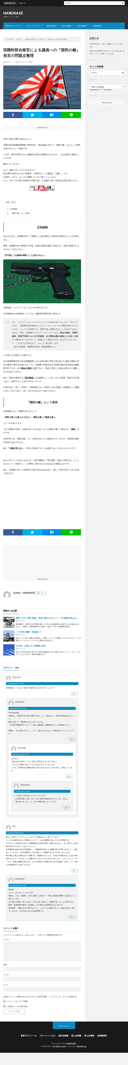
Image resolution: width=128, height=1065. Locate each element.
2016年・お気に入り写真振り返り (31, 646)
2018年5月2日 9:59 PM (22, 791)
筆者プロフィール (13, 26)
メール (6, 975)
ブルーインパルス (33, 26)
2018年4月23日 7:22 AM (15, 684)
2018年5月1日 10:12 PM (20, 754)
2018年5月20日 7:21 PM (18, 885)
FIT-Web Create (59, 1046)
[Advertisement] (42, 498)
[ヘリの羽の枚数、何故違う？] (8, 636)
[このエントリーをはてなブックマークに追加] (52, 115)
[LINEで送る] (71, 115)
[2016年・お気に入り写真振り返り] (8, 650)
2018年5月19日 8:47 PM (15, 833)
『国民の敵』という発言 (18, 213)
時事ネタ (19, 62)
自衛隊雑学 (96, 26)
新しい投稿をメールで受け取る (15, 1006)
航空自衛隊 (51, 26)
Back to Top (64, 1026)
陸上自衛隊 (66, 26)
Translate (107, 90)
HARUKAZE (13, 13)
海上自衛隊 (81, 26)
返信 (74, 694)
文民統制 (12, 209)
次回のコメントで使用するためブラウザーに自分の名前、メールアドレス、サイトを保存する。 (40, 997)
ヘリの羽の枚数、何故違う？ (29, 632)
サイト (5, 985)
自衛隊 (30, 62)
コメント (6, 939)
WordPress (82, 1046)
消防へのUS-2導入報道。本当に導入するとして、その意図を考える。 (47, 618)
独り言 (25, 62)
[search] (123, 3)
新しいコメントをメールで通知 (15, 1001)
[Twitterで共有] (32, 115)
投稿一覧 (40, 593)
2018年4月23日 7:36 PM (18, 708)
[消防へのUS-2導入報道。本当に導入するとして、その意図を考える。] (8, 622)
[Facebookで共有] (13, 115)
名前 (5, 964)
